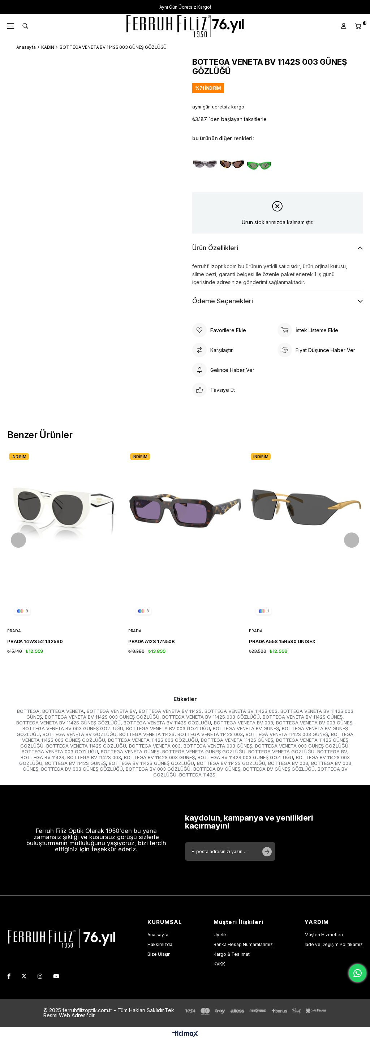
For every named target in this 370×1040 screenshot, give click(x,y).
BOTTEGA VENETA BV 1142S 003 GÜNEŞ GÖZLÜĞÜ (102, 717)
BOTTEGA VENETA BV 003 (243, 723)
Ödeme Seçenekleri (222, 301)
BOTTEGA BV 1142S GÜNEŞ (75, 763)
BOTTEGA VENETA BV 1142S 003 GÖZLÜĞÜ (211, 717)
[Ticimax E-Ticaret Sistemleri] (185, 1034)
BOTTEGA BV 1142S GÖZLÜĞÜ (231, 763)
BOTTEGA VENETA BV (111, 711)
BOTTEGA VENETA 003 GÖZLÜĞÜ (60, 751)
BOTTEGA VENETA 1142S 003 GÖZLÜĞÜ (153, 740)
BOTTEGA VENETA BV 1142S (170, 711)
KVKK (219, 964)
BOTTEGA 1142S (197, 775)
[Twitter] (24, 976)
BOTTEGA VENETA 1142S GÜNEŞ (237, 740)
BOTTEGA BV (332, 751)
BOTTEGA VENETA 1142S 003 (210, 734)
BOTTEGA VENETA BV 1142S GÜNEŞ (303, 717)
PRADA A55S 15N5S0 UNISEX (282, 641)
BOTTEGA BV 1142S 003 (94, 757)
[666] (61, 937)
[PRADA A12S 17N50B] (185, 536)
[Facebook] (8, 976)
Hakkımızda (159, 944)
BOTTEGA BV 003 (288, 763)
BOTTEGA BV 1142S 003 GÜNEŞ (159, 757)
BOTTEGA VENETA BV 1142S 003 (241, 711)
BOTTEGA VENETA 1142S (147, 734)
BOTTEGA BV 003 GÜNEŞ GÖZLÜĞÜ (82, 769)
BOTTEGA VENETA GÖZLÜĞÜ (281, 751)
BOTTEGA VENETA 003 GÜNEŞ (218, 746)
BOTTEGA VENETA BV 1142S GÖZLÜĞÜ (167, 723)
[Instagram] (40, 976)
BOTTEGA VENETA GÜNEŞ (130, 751)
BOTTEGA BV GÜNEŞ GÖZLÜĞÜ (279, 769)
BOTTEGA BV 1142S (42, 757)
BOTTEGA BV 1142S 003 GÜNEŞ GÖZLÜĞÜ (245, 757)
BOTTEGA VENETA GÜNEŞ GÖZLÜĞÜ (203, 751)
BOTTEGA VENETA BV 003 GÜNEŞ (314, 723)
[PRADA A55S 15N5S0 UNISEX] (306, 536)
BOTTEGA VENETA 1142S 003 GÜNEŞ (287, 734)
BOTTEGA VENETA (63, 711)
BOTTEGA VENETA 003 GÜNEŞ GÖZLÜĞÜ (301, 746)
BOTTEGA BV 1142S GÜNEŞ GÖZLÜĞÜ (151, 763)
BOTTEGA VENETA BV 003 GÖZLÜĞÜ (168, 728)
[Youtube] (56, 976)
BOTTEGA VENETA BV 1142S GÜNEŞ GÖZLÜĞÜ (68, 723)
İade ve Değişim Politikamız (334, 944)
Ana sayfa (157, 934)
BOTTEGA (28, 711)
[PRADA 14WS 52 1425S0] (64, 536)
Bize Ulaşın (159, 954)
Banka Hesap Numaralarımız (243, 944)
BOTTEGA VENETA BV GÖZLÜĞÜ (79, 734)
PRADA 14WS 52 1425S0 (35, 641)
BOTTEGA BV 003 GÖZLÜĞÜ (158, 769)
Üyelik (220, 934)
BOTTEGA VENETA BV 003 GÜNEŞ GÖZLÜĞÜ (72, 728)
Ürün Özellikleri (215, 248)
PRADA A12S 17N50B (151, 641)
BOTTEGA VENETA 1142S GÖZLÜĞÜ (86, 746)
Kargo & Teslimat (232, 954)
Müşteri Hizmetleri (324, 934)
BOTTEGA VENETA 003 (155, 746)
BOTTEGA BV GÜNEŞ (216, 769)
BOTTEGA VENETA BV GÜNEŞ (246, 728)
